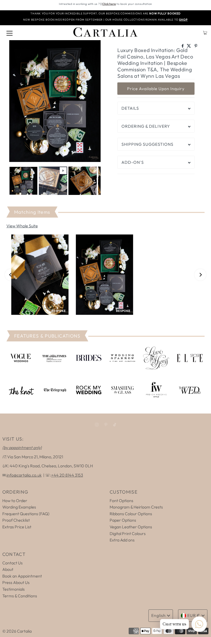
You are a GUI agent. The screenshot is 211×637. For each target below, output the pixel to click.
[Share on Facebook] (183, 46)
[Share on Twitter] (189, 46)
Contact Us (12, 562)
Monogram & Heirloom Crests (136, 507)
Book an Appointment (22, 576)
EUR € (193, 615)
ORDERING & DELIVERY (145, 126)
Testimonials (13, 589)
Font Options (121, 500)
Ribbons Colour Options (131, 513)
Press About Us (16, 582)
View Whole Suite (22, 225)
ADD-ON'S (132, 162)
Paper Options (123, 520)
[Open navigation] (9, 33)
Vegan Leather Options (131, 526)
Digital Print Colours (128, 533)
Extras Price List (16, 526)
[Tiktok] (114, 424)
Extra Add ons (122, 540)
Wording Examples (19, 507)
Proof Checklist (16, 520)
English (158, 615)
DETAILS (130, 108)
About (7, 569)
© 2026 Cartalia (17, 631)
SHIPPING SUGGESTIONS (147, 144)
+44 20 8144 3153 (67, 475)
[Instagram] (97, 424)
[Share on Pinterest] (196, 46)
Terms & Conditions (19, 595)
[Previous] (17, 102)
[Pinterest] (105, 424)
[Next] (92, 102)
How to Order (14, 500)
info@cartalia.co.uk (24, 475)
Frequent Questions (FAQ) (25, 513)
